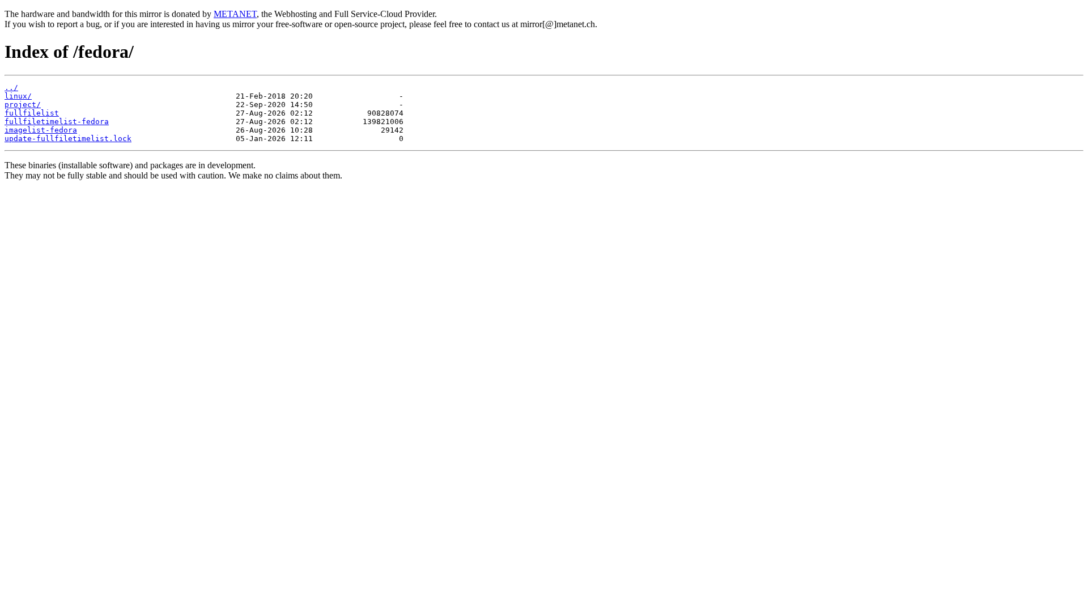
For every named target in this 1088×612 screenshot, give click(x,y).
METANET (235, 14)
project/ (23, 104)
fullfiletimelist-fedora (57, 121)
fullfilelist (32, 113)
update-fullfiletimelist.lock (68, 138)
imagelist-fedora (41, 130)
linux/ (18, 96)
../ (11, 87)
